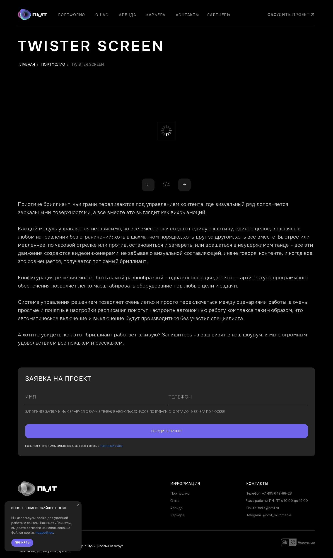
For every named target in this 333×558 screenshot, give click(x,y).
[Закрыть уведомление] (78, 504)
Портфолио (53, 64)
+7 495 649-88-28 (277, 493)
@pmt (267, 515)
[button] (287, 14)
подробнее (44, 533)
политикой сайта (111, 446)
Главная (27, 64)
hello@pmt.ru (268, 508)
